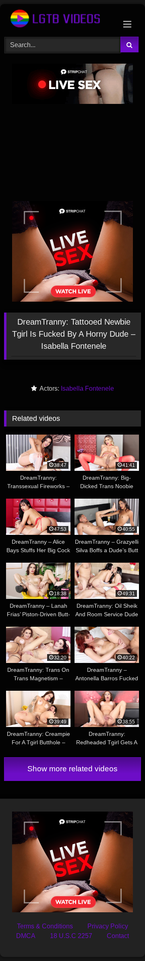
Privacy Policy (107, 926)
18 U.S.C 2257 (71, 935)
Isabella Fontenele (87, 388)
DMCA (25, 935)
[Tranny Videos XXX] (59, 19)
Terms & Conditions (45, 926)
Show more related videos (72, 768)
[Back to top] (120, 937)
